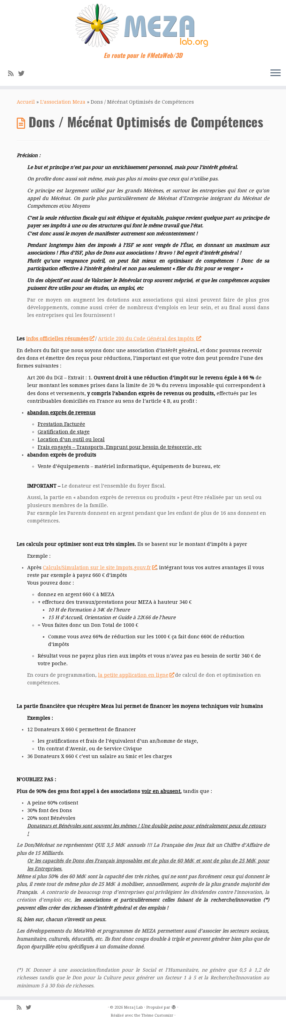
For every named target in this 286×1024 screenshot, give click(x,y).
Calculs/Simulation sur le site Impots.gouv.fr (97, 567)
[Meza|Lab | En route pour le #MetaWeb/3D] (143, 25)
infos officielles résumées (57, 338)
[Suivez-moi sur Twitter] (23, 73)
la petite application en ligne (133, 675)
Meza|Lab (133, 1007)
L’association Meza (62, 102)
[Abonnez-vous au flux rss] (13, 73)
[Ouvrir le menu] (275, 73)
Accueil (26, 102)
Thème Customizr (157, 1015)
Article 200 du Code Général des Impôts (146, 338)
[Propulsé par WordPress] (173, 1006)
